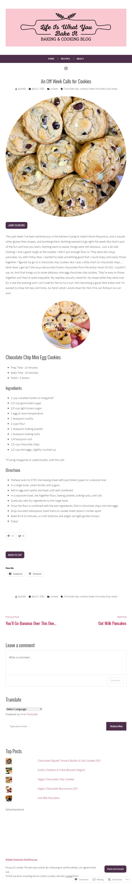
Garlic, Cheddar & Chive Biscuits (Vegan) (61, 770)
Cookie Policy (72, 876)
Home (51, 58)
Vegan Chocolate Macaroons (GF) (58, 788)
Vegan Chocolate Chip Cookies (56, 779)
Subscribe (116, 726)
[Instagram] (66, 68)
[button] (10, 535)
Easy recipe (111, 88)
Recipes (65, 58)
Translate (32, 714)
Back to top (15, 555)
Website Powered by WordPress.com (21, 859)
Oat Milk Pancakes (49, 798)
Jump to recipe (16, 225)
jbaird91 (22, 88)
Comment (115, 680)
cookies (54, 88)
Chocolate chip (71, 88)
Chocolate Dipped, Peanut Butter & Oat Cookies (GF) (69, 760)
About (80, 58)
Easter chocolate (97, 88)
